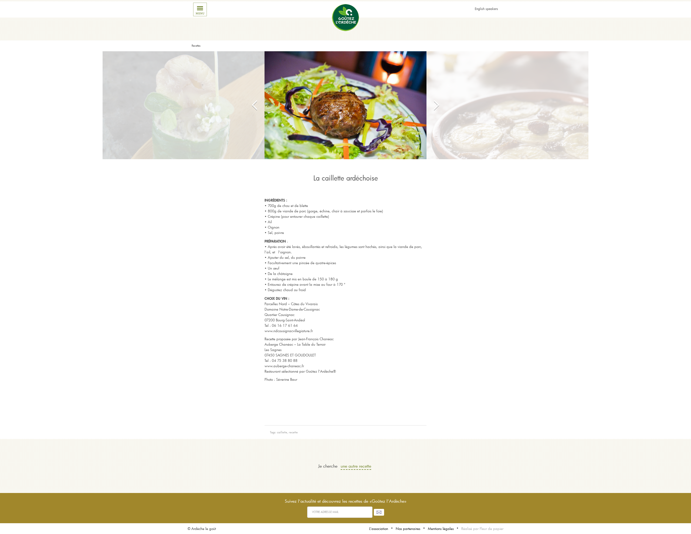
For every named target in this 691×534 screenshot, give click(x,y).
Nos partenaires (408, 528)
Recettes (196, 45)
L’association (378, 528)
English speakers (486, 8)
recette (293, 432)
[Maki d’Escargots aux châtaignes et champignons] (184, 105)
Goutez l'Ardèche (345, 17)
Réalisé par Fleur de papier (482, 528)
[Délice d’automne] (507, 105)
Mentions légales (441, 528)
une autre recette (356, 466)
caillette (282, 432)
